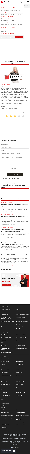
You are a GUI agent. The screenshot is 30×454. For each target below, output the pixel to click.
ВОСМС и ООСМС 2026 (5, 384)
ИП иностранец (19, 366)
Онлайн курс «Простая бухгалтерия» (20, 327)
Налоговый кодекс (5, 424)
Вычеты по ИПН (4, 387)
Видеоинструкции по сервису (7, 321)
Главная (3, 48)
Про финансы (4, 392)
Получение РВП (19, 395)
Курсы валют (4, 381)
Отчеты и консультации (21, 334)
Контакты (18, 311)
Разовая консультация (21, 369)
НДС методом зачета (5, 395)
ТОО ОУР (3, 364)
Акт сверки (3, 345)
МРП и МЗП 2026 (19, 375)
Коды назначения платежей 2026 (7, 398)
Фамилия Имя (4, 144)
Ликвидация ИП (4, 366)
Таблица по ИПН (19, 372)
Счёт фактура (18, 342)
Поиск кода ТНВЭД (20, 422)
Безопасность (4, 326)
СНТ (17, 340)
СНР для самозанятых (20, 392)
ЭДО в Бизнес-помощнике (6, 352)
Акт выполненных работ (6, 337)
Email (2, 150)
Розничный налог (5, 369)
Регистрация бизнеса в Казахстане (21, 419)
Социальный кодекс (20, 424)
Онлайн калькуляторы (20, 412)
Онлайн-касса (4, 427)
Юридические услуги (20, 409)
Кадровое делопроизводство (7, 418)
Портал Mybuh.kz (4, 334)
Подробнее (19, 37)
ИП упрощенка (19, 358)
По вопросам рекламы (6, 309)
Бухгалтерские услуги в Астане (22, 324)
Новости (8, 48)
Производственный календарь (5, 349)
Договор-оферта (4, 314)
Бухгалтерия (13, 48)
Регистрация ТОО (5, 361)
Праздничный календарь (6, 375)
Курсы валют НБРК (20, 381)
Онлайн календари (5, 422)
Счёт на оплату (4, 324)
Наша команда (4, 311)
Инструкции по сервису (21, 317)
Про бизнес (3, 389)
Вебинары (18, 309)
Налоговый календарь (20, 345)
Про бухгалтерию (19, 389)
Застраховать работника (6, 358)
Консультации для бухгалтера (22, 415)
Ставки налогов (4, 372)
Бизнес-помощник (20, 405)
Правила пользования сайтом (22, 314)
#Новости (3, 84)
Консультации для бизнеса (7, 415)
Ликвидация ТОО (19, 364)
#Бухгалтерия (10, 84)
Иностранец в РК (4, 340)
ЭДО (17, 387)
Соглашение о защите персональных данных (6, 318)
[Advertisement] (15, 55)
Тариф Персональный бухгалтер (5, 406)
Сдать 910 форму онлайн (21, 337)
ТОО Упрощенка (19, 361)
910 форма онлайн (5, 412)
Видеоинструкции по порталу (22, 321)
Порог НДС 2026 (19, 384)
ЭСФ (2, 342)
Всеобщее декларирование (21, 348)
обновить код (5, 171)
